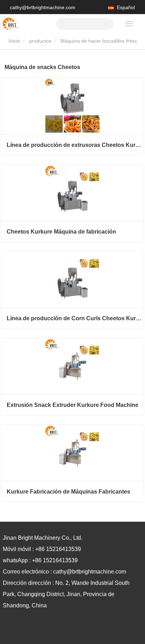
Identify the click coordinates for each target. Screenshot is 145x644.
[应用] (106, 23)
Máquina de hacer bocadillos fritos (99, 41)
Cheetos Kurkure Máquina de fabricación (61, 232)
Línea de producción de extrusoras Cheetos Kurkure (75, 145)
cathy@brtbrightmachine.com (42, 7)
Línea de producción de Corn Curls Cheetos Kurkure (75, 318)
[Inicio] (11, 24)
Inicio (13, 41)
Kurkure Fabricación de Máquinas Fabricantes (68, 492)
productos (40, 41)
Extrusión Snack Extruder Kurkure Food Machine (72, 405)
